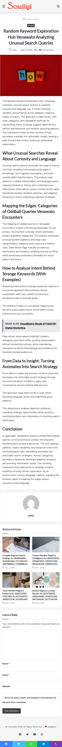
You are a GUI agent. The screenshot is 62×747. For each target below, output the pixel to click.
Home (28, 19)
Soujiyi (36, 19)
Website (6, 686)
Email (5, 675)
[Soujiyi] (20, 6)
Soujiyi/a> (52, 727)
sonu (31, 515)
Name (6, 663)
